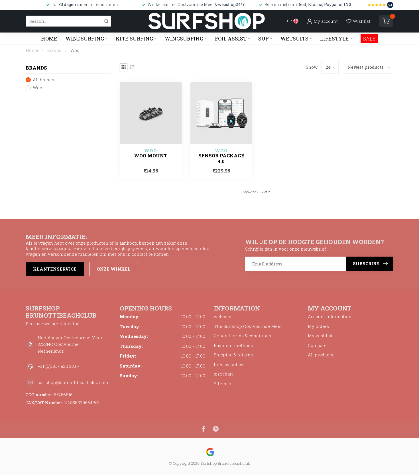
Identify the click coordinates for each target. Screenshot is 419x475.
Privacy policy (228, 364)
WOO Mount (150, 156)
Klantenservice (54, 269)
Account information (329, 316)
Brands (54, 50)
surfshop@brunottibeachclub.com (73, 382)
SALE (369, 38)
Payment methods (233, 345)
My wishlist (320, 335)
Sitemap (222, 383)
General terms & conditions (242, 335)
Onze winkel (114, 269)
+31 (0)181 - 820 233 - (58, 366)
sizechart (223, 374)
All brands (43, 80)
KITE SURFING (134, 38)
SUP (263, 38)
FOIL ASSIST (231, 38)
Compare (317, 345)
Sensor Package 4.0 (221, 158)
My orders (318, 326)
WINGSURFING (184, 38)
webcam (222, 316)
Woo (75, 50)
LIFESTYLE (334, 38)
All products (320, 355)
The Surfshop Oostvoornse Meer (248, 326)
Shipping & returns (233, 355)
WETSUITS (294, 38)
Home (49, 38)
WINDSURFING (85, 38)
